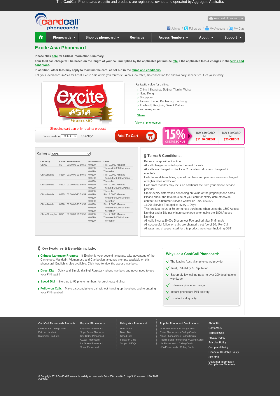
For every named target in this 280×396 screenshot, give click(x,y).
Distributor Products (49, 336)
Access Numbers (172, 37)
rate (175, 61)
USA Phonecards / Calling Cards (177, 347)
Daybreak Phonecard (91, 328)
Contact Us (215, 328)
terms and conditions (146, 70)
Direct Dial (47, 270)
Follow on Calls (51, 288)
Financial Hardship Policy (223, 352)
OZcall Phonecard (90, 339)
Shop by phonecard (101, 37)
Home (40, 37)
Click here (94, 263)
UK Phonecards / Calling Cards (176, 343)
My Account (217, 28)
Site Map (213, 357)
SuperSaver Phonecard (92, 332)
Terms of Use (216, 332)
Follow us (195, 28)
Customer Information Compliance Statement (222, 363)
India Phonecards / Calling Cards (177, 328)
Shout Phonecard (89, 347)
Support (230, 37)
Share (141, 115)
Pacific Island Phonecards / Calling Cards (182, 339)
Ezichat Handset (47, 332)
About (203, 37)
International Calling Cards (52, 328)
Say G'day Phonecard (92, 336)
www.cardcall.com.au (225, 18)
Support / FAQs (128, 343)
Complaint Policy (218, 347)
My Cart (239, 28)
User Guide (126, 328)
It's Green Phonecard (91, 343)
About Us (213, 323)
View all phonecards (148, 122)
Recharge (137, 37)
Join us (175, 28)
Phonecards (62, 37)
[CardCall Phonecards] (59, 21)
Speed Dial (47, 281)
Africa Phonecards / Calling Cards (178, 336)
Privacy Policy (216, 337)
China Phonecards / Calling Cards (178, 332)
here (55, 56)
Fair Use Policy (217, 342)
